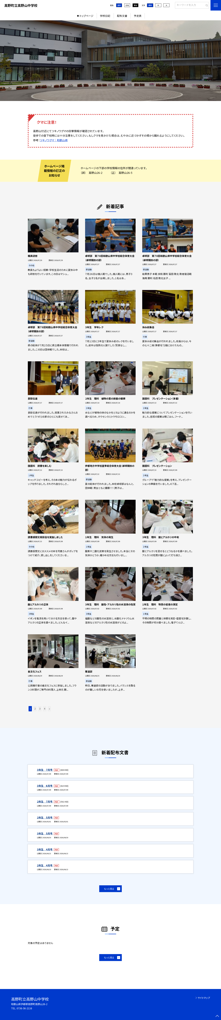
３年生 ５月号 (45, 833)
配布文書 (122, 16)
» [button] (49, 708)
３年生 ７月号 (45, 770)
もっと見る (109, 888)
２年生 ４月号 (45, 865)
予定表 (137, 16)
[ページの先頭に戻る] (217, 1016)
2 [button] (35, 708)
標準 (150, 5)
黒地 (135, 5)
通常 (119, 5)
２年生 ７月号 (45, 801)
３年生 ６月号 (45, 785)
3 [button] (39, 708)
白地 (127, 5)
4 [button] (44, 708)
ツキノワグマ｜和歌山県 (54, 140)
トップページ (86, 16)
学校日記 (105, 16)
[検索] (206, 4)
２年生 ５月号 (45, 817)
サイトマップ (204, 998)
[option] (110, 60)
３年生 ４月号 (45, 849)
